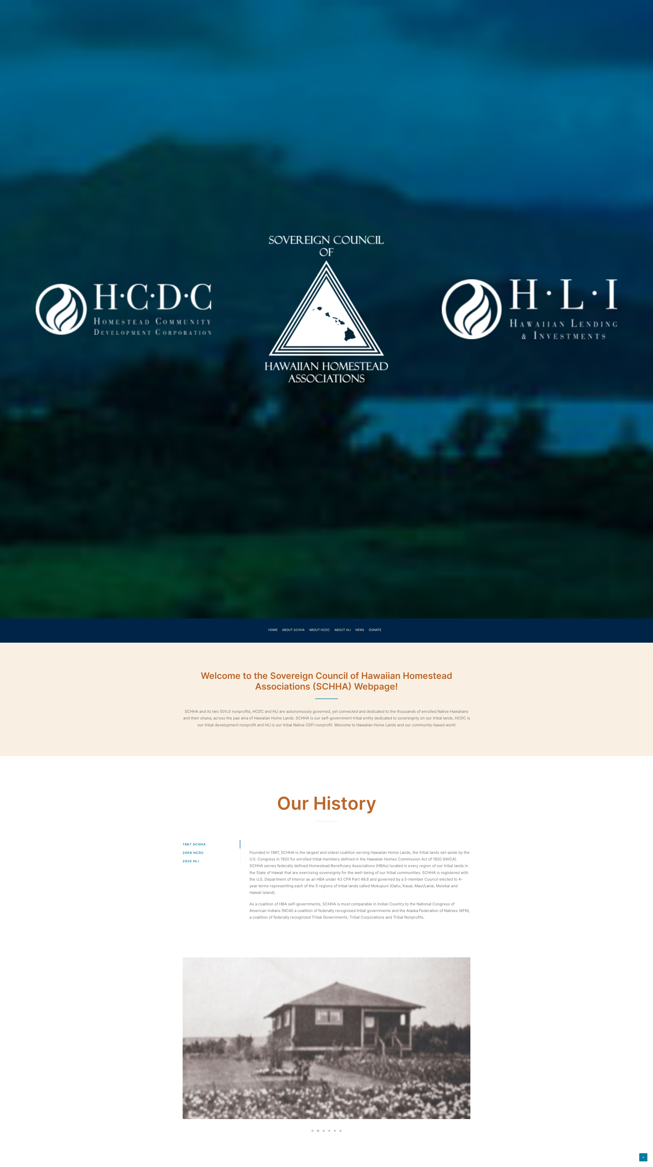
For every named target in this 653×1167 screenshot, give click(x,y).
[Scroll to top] (643, 1157)
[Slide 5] (335, 1131)
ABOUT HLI (342, 630)
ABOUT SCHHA (293, 630)
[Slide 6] (340, 1131)
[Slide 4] (329, 1131)
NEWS (359, 630)
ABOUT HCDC (319, 630)
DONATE (375, 630)
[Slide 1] (312, 1131)
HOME (273, 630)
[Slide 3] (323, 1131)
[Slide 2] (318, 1131)
